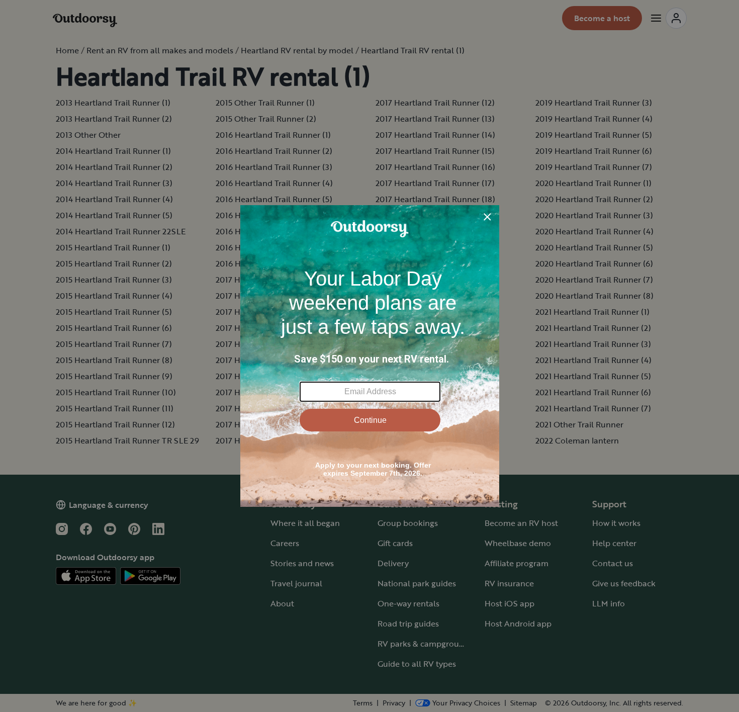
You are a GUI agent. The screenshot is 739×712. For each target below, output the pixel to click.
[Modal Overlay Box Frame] (369, 356)
